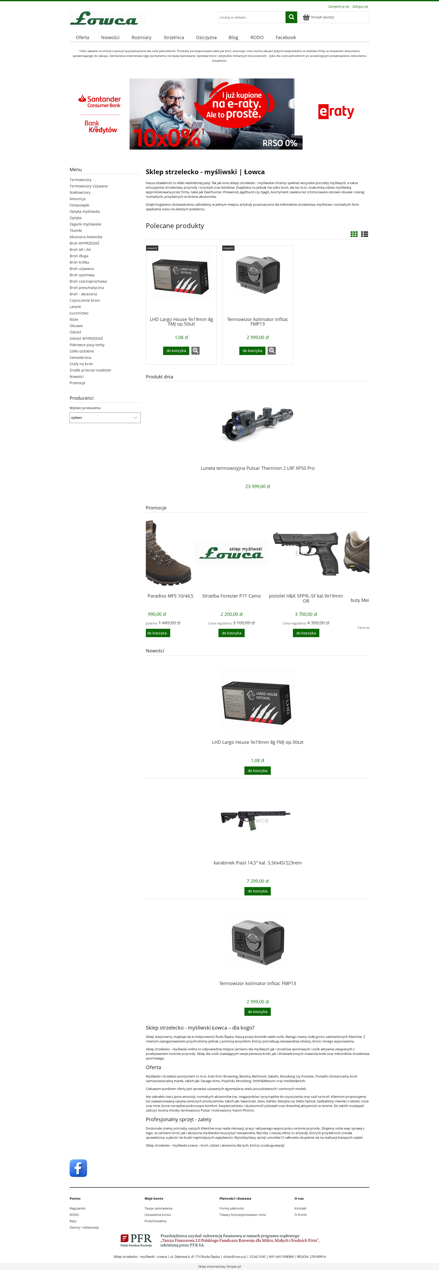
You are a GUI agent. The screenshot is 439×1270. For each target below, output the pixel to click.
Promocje (77, 382)
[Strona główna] (108, 17)
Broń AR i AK (80, 249)
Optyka (76, 217)
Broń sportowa (82, 274)
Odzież (75, 332)
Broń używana (82, 268)
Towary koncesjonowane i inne (243, 1214)
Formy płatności (232, 1208)
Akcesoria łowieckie (86, 236)
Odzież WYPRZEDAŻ (86, 338)
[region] (105, 447)
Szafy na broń (81, 363)
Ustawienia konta (158, 1214)
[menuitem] (82, 37)
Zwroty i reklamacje (84, 1227)
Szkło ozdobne (82, 351)
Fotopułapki (79, 205)
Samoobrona (80, 357)
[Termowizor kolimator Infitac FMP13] (258, 280)
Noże (74, 319)
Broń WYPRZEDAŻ (84, 243)
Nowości (77, 376)
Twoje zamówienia (158, 1208)
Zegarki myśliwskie (85, 224)
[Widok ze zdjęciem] (354, 234)
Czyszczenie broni (85, 300)
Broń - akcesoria (83, 294)
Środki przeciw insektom (90, 370)
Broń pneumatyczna (87, 287)
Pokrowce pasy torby (87, 344)
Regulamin (78, 1208)
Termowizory (80, 179)
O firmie (300, 1214)
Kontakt (300, 1208)
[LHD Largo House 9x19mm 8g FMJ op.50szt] (181, 280)
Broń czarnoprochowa (88, 281)
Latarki (75, 306)
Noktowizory (80, 192)
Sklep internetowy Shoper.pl (219, 1266)
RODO (74, 1214)
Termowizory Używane (89, 186)
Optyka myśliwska (85, 211)
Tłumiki (76, 230)
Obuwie (76, 325)
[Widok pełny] (364, 234)
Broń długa (79, 255)
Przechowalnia (155, 1221)
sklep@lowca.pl (234, 1256)
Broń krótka (79, 262)
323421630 (257, 1256)
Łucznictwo (79, 313)
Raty (73, 1221)
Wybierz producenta (85, 408)
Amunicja (78, 198)
